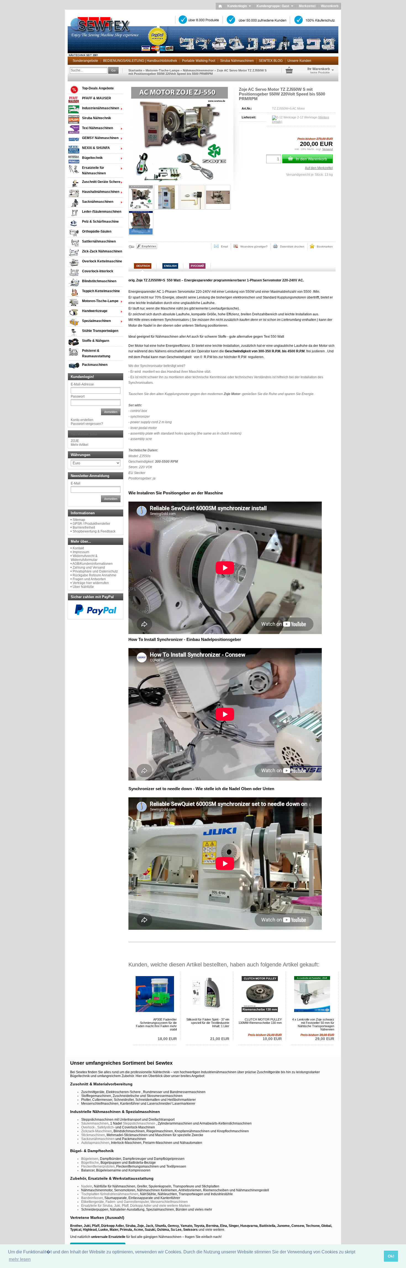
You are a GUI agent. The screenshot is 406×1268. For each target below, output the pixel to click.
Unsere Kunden (299, 61)
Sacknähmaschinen (97, 202)
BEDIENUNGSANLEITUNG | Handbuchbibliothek (140, 61)
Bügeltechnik (92, 158)
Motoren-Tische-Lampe (163, 70)
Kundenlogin (239, 6)
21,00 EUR (219, 1039)
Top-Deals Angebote (98, 88)
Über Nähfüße (83, 587)
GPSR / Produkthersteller (91, 524)
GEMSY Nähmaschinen (100, 138)
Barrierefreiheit (84, 527)
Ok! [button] (391, 1256)
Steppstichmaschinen (139, 1123)
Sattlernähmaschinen (99, 241)
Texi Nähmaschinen (97, 128)
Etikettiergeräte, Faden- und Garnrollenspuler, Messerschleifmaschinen (134, 1202)
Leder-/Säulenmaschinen (101, 212)
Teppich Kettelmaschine (101, 291)
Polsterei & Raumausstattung (96, 353)
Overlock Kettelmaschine (102, 261)
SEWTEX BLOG (271, 61)
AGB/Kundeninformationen (92, 564)
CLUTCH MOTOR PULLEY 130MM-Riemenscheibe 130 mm (260, 1021)
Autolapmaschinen (95, 1143)
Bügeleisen (89, 1159)
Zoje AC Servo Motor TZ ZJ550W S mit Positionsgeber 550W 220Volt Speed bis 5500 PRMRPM (197, 72)
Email (223, 246)
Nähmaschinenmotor (198, 70)
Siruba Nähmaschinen (237, 61)
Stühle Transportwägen (100, 331)
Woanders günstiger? (253, 246)
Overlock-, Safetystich (97, 1127)
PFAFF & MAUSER (96, 98)
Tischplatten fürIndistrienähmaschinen (109, 1194)
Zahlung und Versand (89, 567)
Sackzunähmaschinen (98, 1139)
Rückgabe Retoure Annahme (94, 575)
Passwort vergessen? (87, 424)
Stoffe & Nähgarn (95, 341)
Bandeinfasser (92, 1198)
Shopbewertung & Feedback (94, 531)
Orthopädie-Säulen (96, 231)
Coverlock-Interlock (97, 271)
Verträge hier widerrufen (91, 583)
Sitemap (79, 520)
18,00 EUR (167, 1039)
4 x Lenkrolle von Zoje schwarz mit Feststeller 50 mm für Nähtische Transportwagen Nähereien (313, 1024)
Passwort (78, 396)
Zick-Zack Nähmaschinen (102, 251)
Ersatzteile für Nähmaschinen (94, 170)
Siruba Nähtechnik (96, 118)
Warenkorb (329, 6)
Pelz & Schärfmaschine (100, 221)
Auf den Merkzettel (319, 168)
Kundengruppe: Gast (275, 6)
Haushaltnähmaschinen (100, 192)
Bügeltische (90, 1163)
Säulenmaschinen (95, 1123)
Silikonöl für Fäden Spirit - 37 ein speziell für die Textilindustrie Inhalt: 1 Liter (207, 1023)
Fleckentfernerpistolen (98, 1166)
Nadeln (86, 1186)
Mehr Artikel (79, 445)
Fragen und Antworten (89, 579)
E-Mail (75, 483)
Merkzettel (307, 6)
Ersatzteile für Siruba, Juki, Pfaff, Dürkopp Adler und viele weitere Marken (135, 1206)
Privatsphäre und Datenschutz (95, 571)
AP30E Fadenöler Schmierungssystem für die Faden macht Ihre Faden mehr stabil (156, 1024)
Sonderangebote (85, 61)
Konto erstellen (82, 420)
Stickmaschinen (93, 1135)
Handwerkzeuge (94, 311)
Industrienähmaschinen (100, 108)
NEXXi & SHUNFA (96, 148)
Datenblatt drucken (291, 246)
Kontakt (78, 548)
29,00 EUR (317, 1037)
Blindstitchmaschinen (99, 281)
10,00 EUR (265, 1037)
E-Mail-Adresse (82, 384)
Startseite (135, 70)
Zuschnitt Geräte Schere (101, 182)
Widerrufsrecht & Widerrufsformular (84, 558)
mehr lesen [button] (20, 1259)
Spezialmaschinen (96, 321)
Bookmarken (323, 246)
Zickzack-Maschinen (96, 1131)
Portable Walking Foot (198, 61)
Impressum (81, 552)
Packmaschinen (94, 365)
